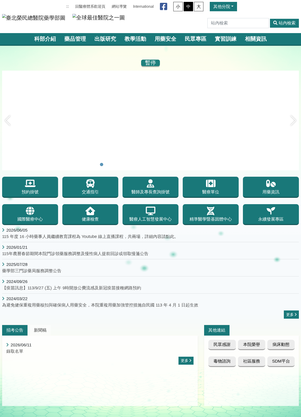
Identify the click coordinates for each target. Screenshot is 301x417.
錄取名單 (14, 351)
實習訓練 (226, 39)
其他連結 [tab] (216, 330)
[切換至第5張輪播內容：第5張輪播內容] (126, 164)
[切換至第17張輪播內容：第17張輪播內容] (199, 164)
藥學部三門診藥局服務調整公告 (31, 270)
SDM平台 (281, 361)
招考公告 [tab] (14, 330)
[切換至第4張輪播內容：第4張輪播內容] (120, 164)
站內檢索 (287, 23)
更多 (290, 315)
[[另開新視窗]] (150, 74)
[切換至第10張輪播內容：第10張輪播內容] (156, 164)
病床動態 (281, 344)
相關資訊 (256, 39)
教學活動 (135, 39)
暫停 (150, 63)
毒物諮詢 (222, 361)
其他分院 (221, 6)
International (143, 6)
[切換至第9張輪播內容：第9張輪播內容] (150, 164)
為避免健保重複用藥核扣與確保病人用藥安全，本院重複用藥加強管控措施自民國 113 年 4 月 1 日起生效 (100, 305)
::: (67, 6)
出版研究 (105, 39)
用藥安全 (165, 39)
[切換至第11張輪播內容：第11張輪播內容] (162, 164)
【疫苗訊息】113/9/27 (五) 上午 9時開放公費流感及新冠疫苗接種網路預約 (71, 288)
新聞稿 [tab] (40, 330)
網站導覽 (119, 6)
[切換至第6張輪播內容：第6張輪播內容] (132, 164)
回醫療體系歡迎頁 (90, 6)
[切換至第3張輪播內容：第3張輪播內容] (113, 164)
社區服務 (251, 361)
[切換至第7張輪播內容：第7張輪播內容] (138, 164)
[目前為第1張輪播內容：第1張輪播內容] (101, 164)
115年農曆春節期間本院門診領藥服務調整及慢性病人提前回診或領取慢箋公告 (75, 253)
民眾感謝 (222, 344)
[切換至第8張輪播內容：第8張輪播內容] (144, 164)
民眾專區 (195, 39)
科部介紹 (45, 39)
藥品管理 (75, 39)
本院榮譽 (251, 344)
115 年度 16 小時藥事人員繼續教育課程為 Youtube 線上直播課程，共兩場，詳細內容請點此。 (90, 236)
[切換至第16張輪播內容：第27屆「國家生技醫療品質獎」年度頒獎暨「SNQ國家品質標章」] (193, 164)
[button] (7, 120)
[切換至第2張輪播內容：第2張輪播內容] (107, 164)
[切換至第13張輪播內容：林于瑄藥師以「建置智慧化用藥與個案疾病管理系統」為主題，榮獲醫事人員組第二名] (175, 164)
